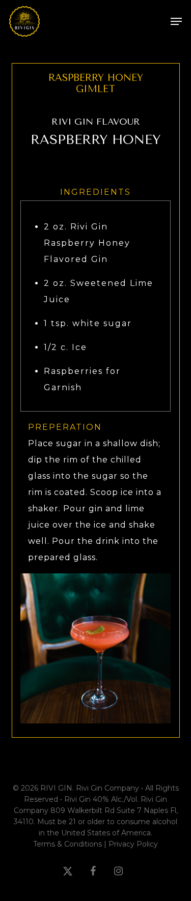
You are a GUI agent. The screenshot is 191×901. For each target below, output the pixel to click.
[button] (176, 21)
